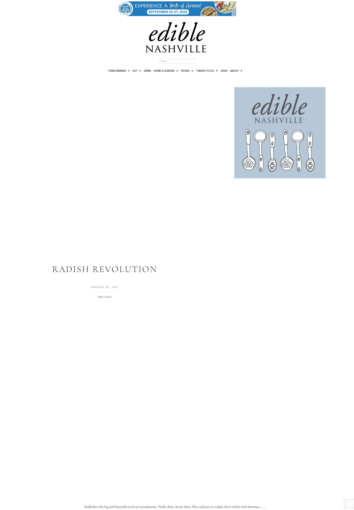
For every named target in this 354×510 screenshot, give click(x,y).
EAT (135, 71)
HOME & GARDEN (164, 71)
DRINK (147, 71)
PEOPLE (185, 71)
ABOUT (234, 71)
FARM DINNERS (117, 71)
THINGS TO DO (205, 71)
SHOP (224, 71)
